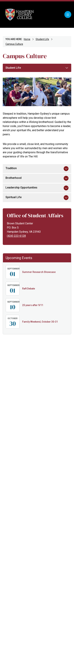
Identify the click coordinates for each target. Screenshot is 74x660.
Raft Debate (28, 288)
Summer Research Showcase (39, 272)
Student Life (42, 39)
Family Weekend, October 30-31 (40, 321)
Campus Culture (14, 44)
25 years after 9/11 (32, 305)
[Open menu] (67, 14)
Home (27, 39)
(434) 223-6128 (16, 235)
